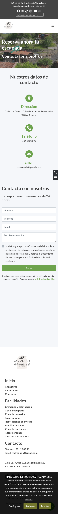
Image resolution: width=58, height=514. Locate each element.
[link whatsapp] (40, 10)
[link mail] (55, 177)
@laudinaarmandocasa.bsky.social (29, 6)
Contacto (10, 394)
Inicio (10, 380)
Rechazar (30, 506)
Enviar (29, 268)
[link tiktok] (26, 10)
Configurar (14, 506)
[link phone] (55, 172)
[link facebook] (18, 10)
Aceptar (45, 506)
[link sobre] (29, 364)
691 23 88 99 (17, 3)
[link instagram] (22, 10)
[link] (8, 25)
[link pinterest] (30, 10)
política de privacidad (45, 279)
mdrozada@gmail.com (36, 3)
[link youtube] (35, 10)
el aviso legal (44, 249)
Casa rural (11, 386)
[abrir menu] (53, 25)
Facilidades (11, 390)
